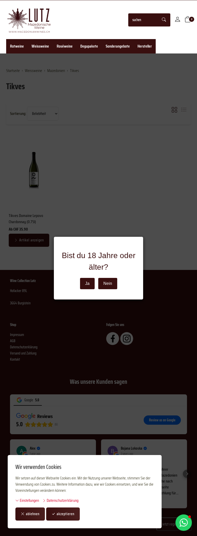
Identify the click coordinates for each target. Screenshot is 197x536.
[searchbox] (143, 19)
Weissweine (40, 46)
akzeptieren (65, 514)
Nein (107, 283)
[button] (188, 19)
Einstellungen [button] (29, 500)
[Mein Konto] (177, 20)
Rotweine (17, 46)
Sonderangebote (118, 46)
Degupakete (89, 46)
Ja (87, 283)
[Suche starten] (164, 19)
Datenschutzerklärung (62, 500)
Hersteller (144, 46)
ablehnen (33, 514)
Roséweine (65, 46)
